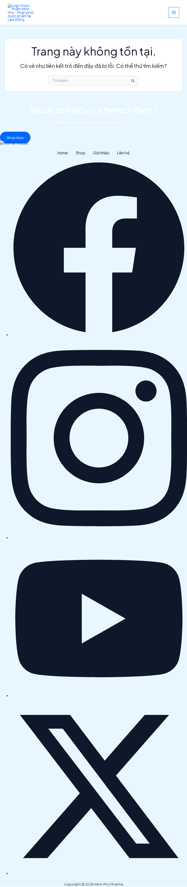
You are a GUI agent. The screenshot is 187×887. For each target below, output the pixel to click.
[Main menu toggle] (173, 12)
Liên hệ (123, 153)
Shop (80, 153)
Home (62, 153)
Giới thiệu (101, 153)
